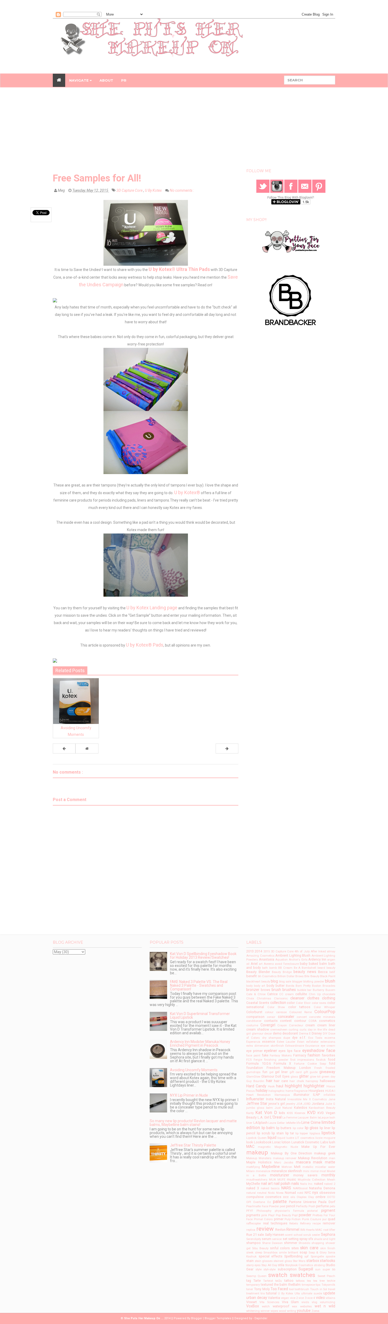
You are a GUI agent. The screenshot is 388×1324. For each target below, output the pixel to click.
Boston (316, 986)
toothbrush (302, 1289)
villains (330, 1298)
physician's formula (289, 1211)
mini (306, 1171)
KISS (290, 1113)
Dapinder (260, 1318)
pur (324, 1219)
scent (288, 1235)
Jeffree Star (256, 1103)
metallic (307, 1167)
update (329, 1293)
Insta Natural (276, 1099)
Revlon (280, 1230)
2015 (266, 951)
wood (282, 1311)
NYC (308, 1193)
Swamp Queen (256, 1276)
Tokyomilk (328, 1284)
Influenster (255, 1099)
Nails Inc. (306, 1184)
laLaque (323, 1117)
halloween (327, 1081)
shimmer (290, 1243)
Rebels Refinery (300, 1223)
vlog (314, 1302)
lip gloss (312, 1128)
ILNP (316, 1095)
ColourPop (324, 1011)
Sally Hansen (274, 1235)
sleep (258, 1252)
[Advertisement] (194, 129)
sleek (249, 1252)
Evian (300, 1042)
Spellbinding (293, 1256)
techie (331, 1281)
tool (291, 1289)
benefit (251, 976)
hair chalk (297, 1081)
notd (300, 1193)
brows (265, 990)
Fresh (318, 1068)
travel (331, 1289)
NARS (286, 1188)
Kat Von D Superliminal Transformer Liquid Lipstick (200, 1015)
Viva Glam (290, 1302)
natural (251, 1193)
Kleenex (300, 1113)
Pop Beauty (283, 1215)
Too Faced (279, 1289)
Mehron (287, 1167)
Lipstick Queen (256, 1138)
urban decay (256, 1297)
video (320, 1297)
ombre (320, 1197)
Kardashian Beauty (322, 1108)
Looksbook (262, 1142)
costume (252, 1025)
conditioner (254, 1021)
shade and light (324, 1239)
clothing (328, 998)
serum (266, 1239)
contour (300, 1021)
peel (282, 1206)
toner (249, 1289)
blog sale (285, 981)
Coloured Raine (300, 1012)
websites (306, 1306)
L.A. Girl (263, 1117)
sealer (316, 1235)
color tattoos (299, 1007)
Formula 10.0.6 (258, 1063)
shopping (317, 1243)
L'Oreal (276, 1117)
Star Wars (299, 1261)
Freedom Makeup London (289, 1068)
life (298, 1123)
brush (276, 990)
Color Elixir (303, 1003)
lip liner (325, 1128)
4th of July (302, 951)
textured (267, 1284)
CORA (312, 1021)
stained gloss (282, 1261)
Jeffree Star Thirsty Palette (193, 1145)
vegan (285, 1298)
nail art (267, 1183)
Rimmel (292, 1229)
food (331, 1059)
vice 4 (311, 1298)
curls (303, 1029)
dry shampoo (271, 1038)
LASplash (260, 1123)
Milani (250, 1171)
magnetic (264, 1147)
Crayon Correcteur (290, 1025)
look (249, 1142)
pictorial (312, 1211)
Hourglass (316, 1091)
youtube (304, 1310)
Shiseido (304, 1243)
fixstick (321, 1059)
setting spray (297, 1239)
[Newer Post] (64, 748)
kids (282, 1113)
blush (330, 981)
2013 (250, 951)
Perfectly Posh (305, 1206)
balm (323, 964)
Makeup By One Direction (291, 1153)
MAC (250, 1146)
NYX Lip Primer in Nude (189, 1095)
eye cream (328, 1045)
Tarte (257, 1281)
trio (263, 1293)
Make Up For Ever (318, 1147)
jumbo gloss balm (259, 1108)
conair (271, 1017)
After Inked (318, 951)
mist (323, 1171)
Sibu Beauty (260, 1248)
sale (261, 1235)
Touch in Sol (318, 1289)
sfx (310, 1239)
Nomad (290, 1193)
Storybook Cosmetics (299, 1265)
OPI (248, 1202)
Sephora (328, 1234)
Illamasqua (282, 1095)
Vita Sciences (269, 1302)
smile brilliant (288, 1252)
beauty (331, 968)
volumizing (327, 1302)
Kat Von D (266, 1112)
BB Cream (285, 968)
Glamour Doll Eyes (275, 1076)
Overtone (259, 1202)
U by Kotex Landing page (151, 607)
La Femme (289, 1117)
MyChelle (253, 1184)
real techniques (275, 1223)
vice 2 (294, 1298)
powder (305, 1215)
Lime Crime (310, 1122)
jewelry (290, 1104)
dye (294, 1038)
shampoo (253, 1243)
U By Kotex (154, 190)
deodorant (290, 1033)
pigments (253, 1215)
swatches (302, 1274)
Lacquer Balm (307, 1117)
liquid (272, 1137)
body (249, 986)
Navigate (79, 80)
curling (293, 1029)
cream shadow (257, 1029)
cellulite (301, 994)
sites (295, 1248)
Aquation (281, 959)
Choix (250, 998)
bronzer (252, 990)
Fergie (258, 1059)
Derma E (305, 1033)
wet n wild (325, 1306)
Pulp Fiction (293, 1219)
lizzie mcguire (325, 1138)
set (285, 1239)
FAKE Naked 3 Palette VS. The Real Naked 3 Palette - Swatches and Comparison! (199, 985)
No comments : (182, 190)
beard (321, 968)
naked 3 (252, 1188)
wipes (274, 1311)
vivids (305, 1302)
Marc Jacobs (284, 1162)
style (258, 1269)
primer (278, 1219)
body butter (276, 986)
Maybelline (271, 1166)
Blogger (196, 1318)
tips (318, 1284)
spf (306, 1256)
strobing (319, 1265)
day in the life (317, 1029)
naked (318, 1184)
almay (331, 951)
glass (294, 1076)
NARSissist (300, 1188)
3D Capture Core (129, 190)
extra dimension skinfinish (265, 1045)
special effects (270, 1256)
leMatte (291, 1123)
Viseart (251, 1302)
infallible (329, 1095)
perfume (322, 1206)
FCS (249, 1059)
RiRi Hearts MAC (311, 1230)
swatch (277, 1274)
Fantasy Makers (281, 1055)
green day (328, 1076)
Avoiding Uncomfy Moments (193, 1070)
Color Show (276, 1007)
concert (302, 1017)
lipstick (328, 1132)
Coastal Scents (257, 1003)
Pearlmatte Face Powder (262, 1206)
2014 (258, 951)
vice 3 (302, 1298)
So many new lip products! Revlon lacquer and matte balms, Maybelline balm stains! (193, 1123)
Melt (297, 1167)
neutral (262, 1193)
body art (259, 986)
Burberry (318, 990)
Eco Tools (315, 1038)
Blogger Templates (218, 1318)
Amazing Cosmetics (260, 955)
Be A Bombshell (305, 968)
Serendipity (253, 1239)
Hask (271, 1086)
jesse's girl (276, 1104)
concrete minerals (322, 1017)
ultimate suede (311, 1293)
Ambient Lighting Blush (292, 955)
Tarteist (268, 1281)
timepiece (308, 1284)
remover (329, 1223)
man (332, 1158)
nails (295, 1183)
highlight (293, 1085)
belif (332, 972)
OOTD (331, 1197)
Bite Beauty (311, 976)
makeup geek (324, 1153)
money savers (305, 1175)
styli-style (269, 1269)
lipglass (315, 1133)
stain (250, 1261)
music (291, 1179)
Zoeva (315, 1311)
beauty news (305, 972)
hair (269, 1081)
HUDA (329, 1091)
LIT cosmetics (304, 1138)
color (291, 1003)
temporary (253, 1284)
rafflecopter (253, 1223)
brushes (289, 990)
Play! (271, 1215)
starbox (312, 1260)
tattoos (300, 1281)
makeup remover (285, 1158)
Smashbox (270, 1252)
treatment (252, 1293)
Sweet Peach (326, 1276)
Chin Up (315, 994)
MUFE (281, 1179)
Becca (323, 972)
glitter (304, 1076)
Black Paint (327, 976)
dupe (286, 1038)
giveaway (327, 1072)
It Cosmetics (318, 1099)
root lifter (329, 1230)
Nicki (271, 1193)
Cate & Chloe (255, 994)
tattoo (289, 1281)
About (106, 80)
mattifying (253, 1167)
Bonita (290, 986)
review (265, 1228)
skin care (309, 1247)
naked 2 (329, 1184)
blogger (297, 981)
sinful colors (280, 1248)
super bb (329, 1269)
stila (281, 1265)
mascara (303, 1162)
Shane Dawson (272, 1243)
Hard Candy (256, 1086)
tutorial (271, 1293)
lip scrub (263, 1133)
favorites (328, 1055)
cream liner (326, 1025)
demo (277, 1033)
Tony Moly (262, 1289)
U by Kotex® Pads (144, 645)
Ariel (254, 964)
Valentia (274, 1298)
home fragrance (297, 1091)
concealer (286, 1016)
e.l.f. (303, 1038)
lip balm (268, 1128)
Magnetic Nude (286, 1147)
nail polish (282, 1183)
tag (248, 1281)
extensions (327, 1042)
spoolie (330, 1256)
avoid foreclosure (287, 964)
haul (279, 1086)
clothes (313, 998)
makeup (257, 1152)
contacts (271, 1021)
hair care (281, 1081)
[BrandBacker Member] (290, 300)
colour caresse (276, 1012)
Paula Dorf (326, 1202)
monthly (328, 1175)
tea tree (319, 1281)
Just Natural (283, 1108)
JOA (299, 1104)
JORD (307, 1104)
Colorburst (254, 1012)
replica (250, 1230)
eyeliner (270, 1051)
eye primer (254, 1051)
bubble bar (304, 990)
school (298, 1235)
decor (268, 1033)
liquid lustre (285, 1138)
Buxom (330, 990)
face (330, 1050)
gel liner (281, 1072)
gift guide (311, 1072)
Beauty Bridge (282, 972)
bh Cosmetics (267, 976)
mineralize (263, 1171)
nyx (315, 1192)
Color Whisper (324, 1007)
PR (123, 80)
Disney (317, 1033)
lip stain (278, 1133)
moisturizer (279, 1175)
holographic (276, 1091)
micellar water (325, 1167)
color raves (319, 1003)
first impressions (302, 1059)
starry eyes (253, 1265)
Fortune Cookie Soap (310, 1063)
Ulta (297, 1293)
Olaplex (302, 1197)
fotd (332, 1063)
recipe (317, 1223)
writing (291, 1311)
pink (264, 1215)
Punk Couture (311, 1219)
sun (317, 1269)
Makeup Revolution (313, 1158)
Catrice (272, 994)
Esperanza (253, 1042)
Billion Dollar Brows (290, 976)
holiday (262, 1090)
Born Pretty (303, 986)
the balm (280, 1284)
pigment (328, 1210)
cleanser (297, 998)
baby (303, 964)
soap (303, 1252)
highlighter (314, 1085)
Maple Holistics (259, 1162)
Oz (269, 1202)
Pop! (295, 1215)
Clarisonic (281, 998)
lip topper (301, 1133)
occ (286, 1197)
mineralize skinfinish (286, 1171)
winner (265, 1311)
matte (330, 1162)
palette (280, 1201)
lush (332, 1142)
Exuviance (312, 1045)
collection (278, 1002)
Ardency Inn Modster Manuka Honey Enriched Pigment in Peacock (200, 1043)
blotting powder (313, 981)
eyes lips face (289, 1051)
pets (332, 1206)
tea (309, 1281)
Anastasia (266, 959)
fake (265, 1055)
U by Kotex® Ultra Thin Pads (179, 269)
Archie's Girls (298, 959)
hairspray (312, 1081)
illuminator (301, 1095)
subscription (287, 1269)
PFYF (249, 1211)
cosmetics (327, 1021)
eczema (329, 1038)
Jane (331, 1099)
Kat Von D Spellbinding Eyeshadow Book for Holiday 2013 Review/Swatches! (203, 956)
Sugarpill (306, 1269)
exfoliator (312, 1042)
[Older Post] (227, 748)
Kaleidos (300, 1108)
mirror (314, 1171)
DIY (325, 1033)
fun (264, 1072)
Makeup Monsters (258, 1158)
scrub (307, 1235)
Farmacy (299, 1055)
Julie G (330, 1104)
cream (310, 1025)
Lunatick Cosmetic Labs (309, 1142)
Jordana (318, 1104)
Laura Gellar (276, 1123)
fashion (313, 1055)
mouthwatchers (256, 1179)
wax (294, 1306)
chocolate (328, 994)
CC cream (286, 994)
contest (286, 1021)
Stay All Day (269, 1265)
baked (313, 964)
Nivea (279, 1193)
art (260, 964)
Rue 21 (251, 1235)
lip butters (284, 1128)
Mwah (331, 1179)
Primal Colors (263, 1219)
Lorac (276, 1142)
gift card (296, 1072)
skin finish (327, 1248)
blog (274, 981)
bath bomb (269, 968)
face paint (253, 1055)
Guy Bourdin (255, 1081)
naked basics (270, 1188)
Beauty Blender (258, 972)
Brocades (329, 986)
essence (268, 1042)
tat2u (278, 1281)
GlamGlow (253, 1076)
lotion (286, 1142)
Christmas (264, 998)
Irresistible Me (297, 1099)
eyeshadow (313, 1050)
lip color (298, 1128)
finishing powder (276, 1059)
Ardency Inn (317, 959)
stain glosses (264, 1261)
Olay (311, 1197)
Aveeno (269, 964)
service (277, 1239)
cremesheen (278, 1029)
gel (271, 1072)
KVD (311, 1112)
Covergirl (268, 1025)
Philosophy (264, 1211)
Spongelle (317, 1256)
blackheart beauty (258, 981)
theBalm (294, 1284)
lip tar (289, 1133)
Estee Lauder (286, 1042)
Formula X (282, 1063)
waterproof (281, 1306)
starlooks (327, 1260)
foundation (254, 1068)
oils (292, 1197)
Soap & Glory (318, 1252)
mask (317, 1162)
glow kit (315, 1076)
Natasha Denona (322, 1188)
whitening (253, 1311)
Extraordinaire (294, 1045)
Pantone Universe (302, 1202)
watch (266, 1306)
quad (331, 1219)
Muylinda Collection (311, 1179)
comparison (255, 1017)
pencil (290, 1206)
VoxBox (252, 1306)
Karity (250, 1113)
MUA (272, 1179)
